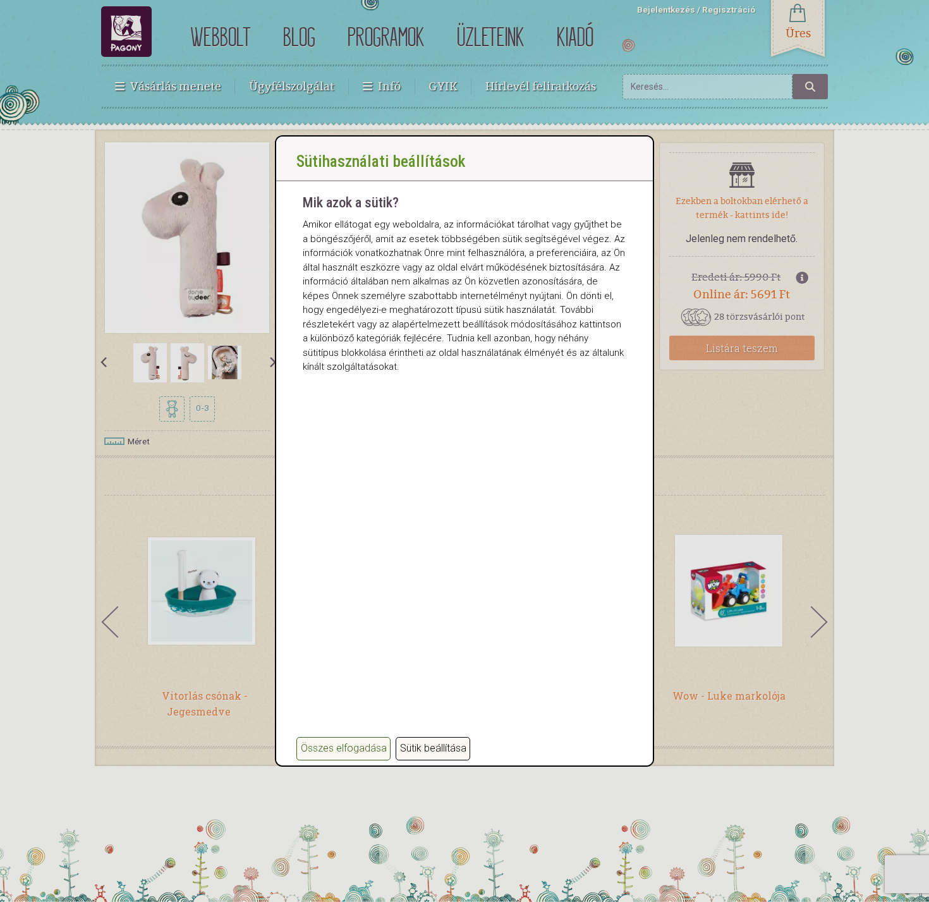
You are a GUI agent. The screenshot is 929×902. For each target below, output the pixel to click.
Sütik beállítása (433, 748)
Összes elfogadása (344, 748)
